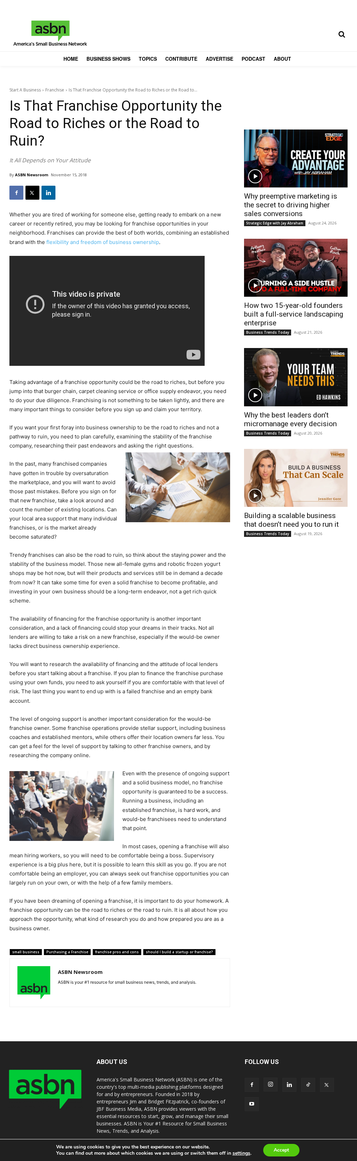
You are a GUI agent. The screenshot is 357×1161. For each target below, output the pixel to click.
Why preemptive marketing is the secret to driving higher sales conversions (290, 205)
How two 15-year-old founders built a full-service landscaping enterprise (293, 314)
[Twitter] (32, 193)
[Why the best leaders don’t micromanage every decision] (296, 377)
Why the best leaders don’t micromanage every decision (290, 419)
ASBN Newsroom (31, 174)
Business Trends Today (267, 332)
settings (241, 1153)
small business (25, 951)
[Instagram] (271, 1085)
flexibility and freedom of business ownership (102, 242)
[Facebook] (16, 193)
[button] (341, 34)
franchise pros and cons (117, 951)
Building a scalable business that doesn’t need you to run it (291, 519)
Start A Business (25, 90)
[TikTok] (308, 1085)
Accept (281, 1150)
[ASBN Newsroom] (34, 982)
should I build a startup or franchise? (179, 951)
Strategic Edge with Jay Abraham (274, 223)
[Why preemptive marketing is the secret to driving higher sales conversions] (296, 158)
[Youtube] (252, 1104)
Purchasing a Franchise (67, 951)
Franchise (54, 90)
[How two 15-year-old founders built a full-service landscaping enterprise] (296, 268)
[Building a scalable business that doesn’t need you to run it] (296, 478)
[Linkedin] (48, 193)
